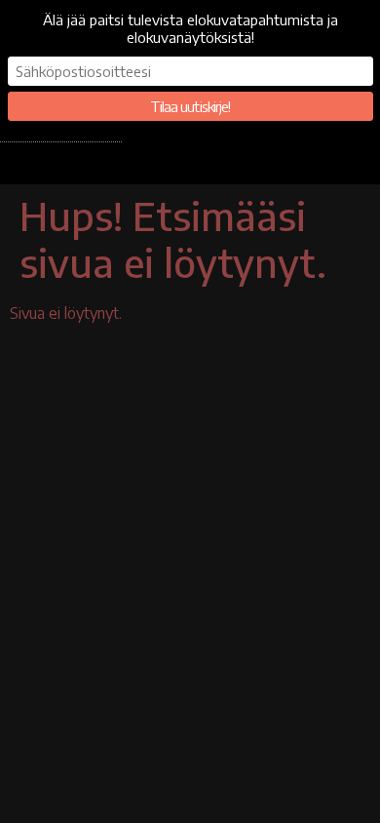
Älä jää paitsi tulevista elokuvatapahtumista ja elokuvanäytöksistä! (190, 28)
